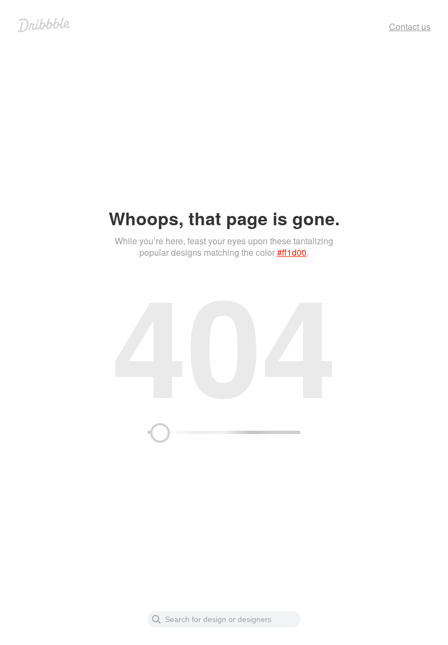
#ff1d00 (291, 252)
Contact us (410, 26)
